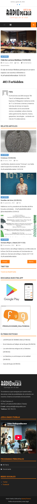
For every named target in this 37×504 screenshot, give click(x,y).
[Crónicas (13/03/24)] (18, 141)
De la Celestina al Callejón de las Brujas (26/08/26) (19, 344)
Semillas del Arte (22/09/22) (11, 200)
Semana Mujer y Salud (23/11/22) (13, 243)
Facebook (6, 484)
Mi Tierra (5, 56)
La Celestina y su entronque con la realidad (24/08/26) (17, 357)
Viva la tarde (7, 469)
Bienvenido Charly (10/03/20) (32, 262)
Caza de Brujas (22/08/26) (11, 364)
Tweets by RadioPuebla (8, 272)
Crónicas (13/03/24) (8, 158)
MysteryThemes (26, 498)
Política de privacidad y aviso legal (18, 501)
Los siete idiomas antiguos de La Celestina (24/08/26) (16, 350)
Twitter (5, 482)
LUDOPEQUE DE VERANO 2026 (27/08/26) (16, 340)
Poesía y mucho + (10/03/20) (6, 262)
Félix (17, 63)
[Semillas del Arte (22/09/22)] (18, 184)
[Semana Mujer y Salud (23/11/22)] (18, 226)
